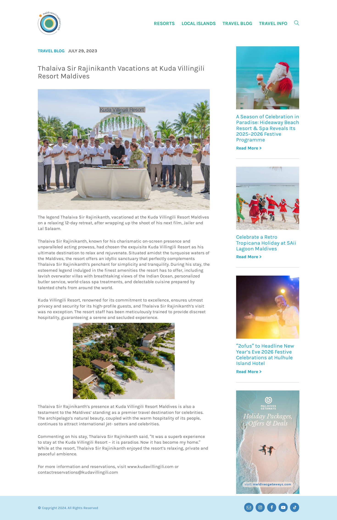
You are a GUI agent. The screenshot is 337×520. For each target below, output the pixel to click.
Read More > (249, 148)
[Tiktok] (294, 507)
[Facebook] (271, 507)
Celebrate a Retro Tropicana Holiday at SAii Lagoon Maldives (266, 243)
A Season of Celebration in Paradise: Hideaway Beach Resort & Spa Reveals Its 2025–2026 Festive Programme (267, 128)
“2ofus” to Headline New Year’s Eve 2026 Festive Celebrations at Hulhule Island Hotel (265, 354)
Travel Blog (51, 51)
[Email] (248, 507)
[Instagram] (260, 507)
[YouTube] (283, 507)
